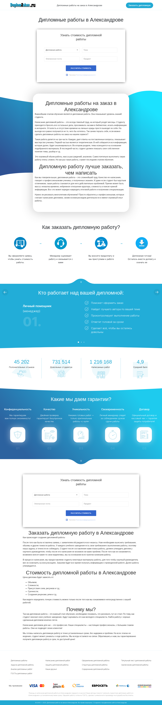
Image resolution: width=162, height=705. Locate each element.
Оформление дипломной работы (95, 660)
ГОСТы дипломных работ (21, 673)
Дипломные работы (19, 660)
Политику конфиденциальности (86, 75)
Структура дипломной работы (94, 665)
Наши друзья (51, 669)
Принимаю (82, 75)
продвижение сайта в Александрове (114, 702)
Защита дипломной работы (56, 665)
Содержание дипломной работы (95, 669)
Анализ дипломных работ (21, 669)
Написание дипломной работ (57, 660)
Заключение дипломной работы (134, 665)
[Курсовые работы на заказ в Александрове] (22, 5)
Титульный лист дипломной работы (136, 660)
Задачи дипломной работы (22, 665)
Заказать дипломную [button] (139, 5)
